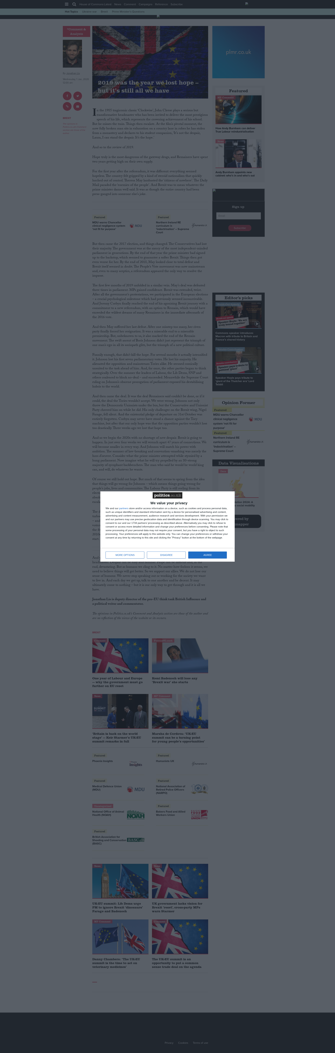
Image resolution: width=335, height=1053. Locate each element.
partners (123, 508)
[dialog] (167, 526)
